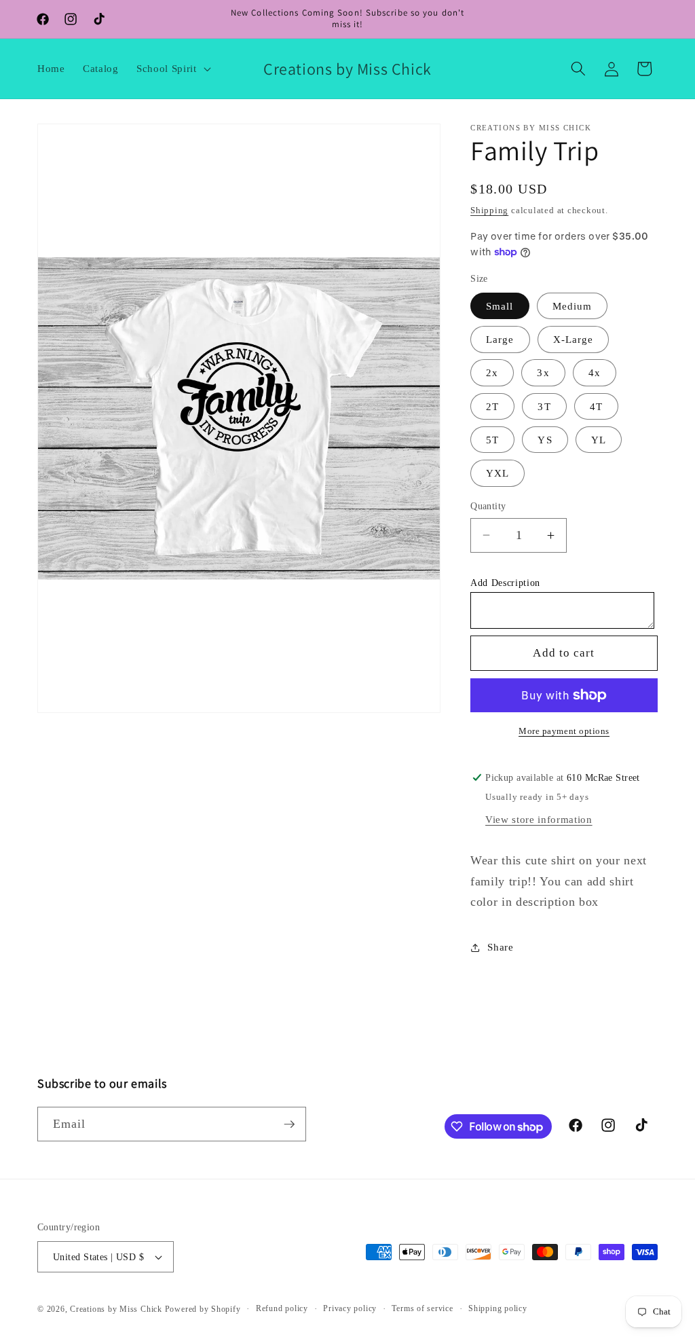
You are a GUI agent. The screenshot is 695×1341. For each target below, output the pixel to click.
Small (500, 306)
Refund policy (282, 1308)
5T (492, 439)
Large (500, 339)
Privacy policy (350, 1308)
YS (545, 439)
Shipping (489, 210)
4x (594, 372)
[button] (172, 68)
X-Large (573, 339)
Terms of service (422, 1308)
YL (598, 439)
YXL (497, 473)
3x (543, 372)
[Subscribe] (289, 1124)
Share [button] (500, 947)
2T (492, 406)
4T (596, 406)
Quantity (488, 505)
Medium (572, 306)
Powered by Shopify (203, 1309)
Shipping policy (497, 1308)
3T (544, 406)
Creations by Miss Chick (116, 1309)
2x (492, 372)
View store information (539, 819)
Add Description (505, 583)
